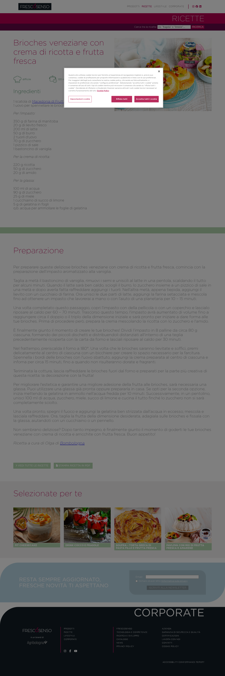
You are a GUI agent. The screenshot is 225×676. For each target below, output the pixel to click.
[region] (113, 88)
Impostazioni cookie (80, 99)
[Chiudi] (159, 71)
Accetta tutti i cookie (146, 99)
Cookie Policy (103, 90)
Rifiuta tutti (121, 99)
